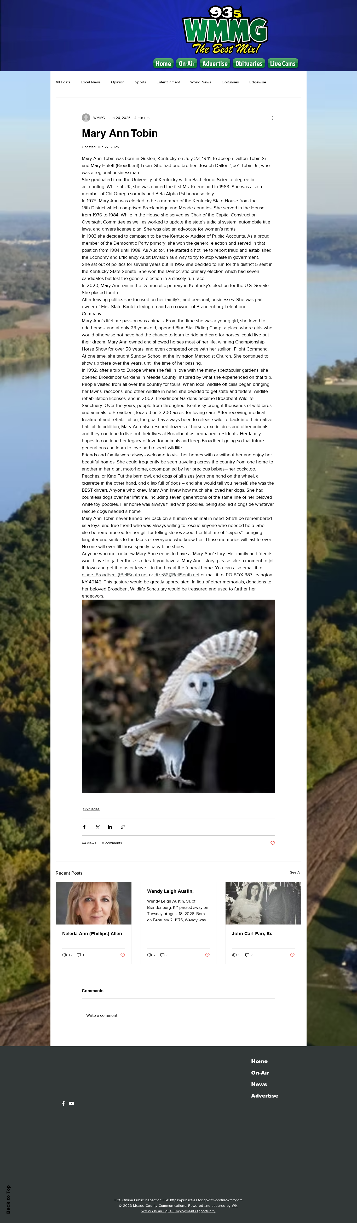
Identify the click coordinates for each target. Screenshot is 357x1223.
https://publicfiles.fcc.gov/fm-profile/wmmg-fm (206, 1200)
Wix (235, 1205)
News (259, 1084)
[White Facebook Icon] (63, 1103)
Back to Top (8, 1199)
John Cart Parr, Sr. (252, 933)
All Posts (63, 82)
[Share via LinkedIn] (109, 826)
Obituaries (230, 82)
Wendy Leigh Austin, (170, 891)
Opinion (117, 82)
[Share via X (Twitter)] (97, 826)
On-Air (260, 1073)
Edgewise (257, 82)
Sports (140, 82)
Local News (91, 82)
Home (259, 1061)
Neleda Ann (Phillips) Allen (92, 933)
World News (200, 82)
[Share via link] (122, 826)
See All (295, 872)
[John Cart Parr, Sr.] (263, 903)
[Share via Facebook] (84, 826)
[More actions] (272, 117)
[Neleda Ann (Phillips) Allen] (93, 903)
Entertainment (168, 82)
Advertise (264, 1096)
